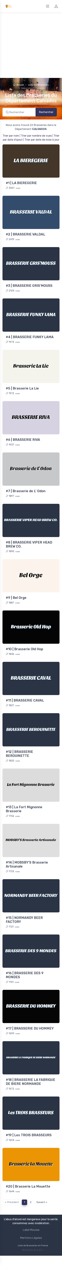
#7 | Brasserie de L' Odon (25, 491)
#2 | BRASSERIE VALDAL (25, 234)
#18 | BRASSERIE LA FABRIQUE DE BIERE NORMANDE (30, 1082)
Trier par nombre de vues (36, 135)
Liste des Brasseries (38, 85)
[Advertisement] (31, 45)
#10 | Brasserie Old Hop (24, 649)
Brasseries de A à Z (32, 1250)
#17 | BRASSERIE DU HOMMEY (30, 1028)
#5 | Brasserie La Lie (22, 388)
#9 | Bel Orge (16, 598)
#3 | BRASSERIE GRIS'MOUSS (29, 286)
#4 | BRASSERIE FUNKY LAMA (30, 337)
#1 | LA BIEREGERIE (21, 183)
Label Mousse (31, 1229)
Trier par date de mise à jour (42, 139)
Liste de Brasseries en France (33, 1245)
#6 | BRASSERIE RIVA (23, 440)
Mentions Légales (31, 1237)
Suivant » (41, 1202)
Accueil (20, 85)
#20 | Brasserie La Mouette (28, 1186)
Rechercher (46, 112)
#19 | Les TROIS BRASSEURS (29, 1135)
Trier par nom (11, 135)
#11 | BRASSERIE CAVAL (25, 700)
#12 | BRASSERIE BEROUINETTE (19, 754)
